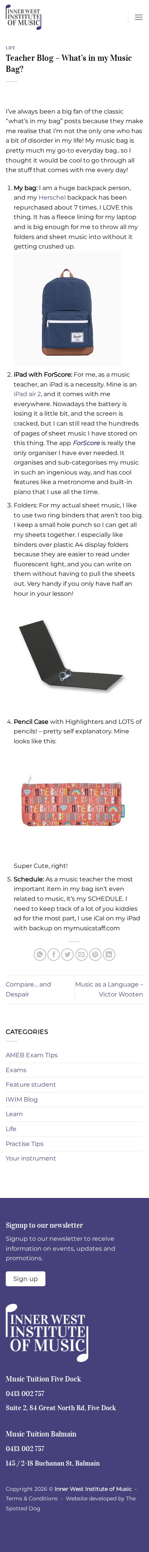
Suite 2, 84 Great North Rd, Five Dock (61, 1408)
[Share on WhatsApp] (40, 954)
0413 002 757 (25, 1393)
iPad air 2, (28, 394)
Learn (14, 1114)
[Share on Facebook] (53, 954)
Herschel (52, 197)
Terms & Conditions (32, 1498)
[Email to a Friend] (81, 954)
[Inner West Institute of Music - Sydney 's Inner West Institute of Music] (44, 17)
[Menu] (138, 17)
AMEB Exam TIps (32, 1055)
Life (10, 47)
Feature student (31, 1084)
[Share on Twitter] (67, 954)
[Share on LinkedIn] (109, 954)
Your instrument (31, 1158)
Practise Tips (25, 1143)
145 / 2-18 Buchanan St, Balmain (53, 1463)
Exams (16, 1070)
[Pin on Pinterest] (95, 954)
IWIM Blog (22, 1099)
